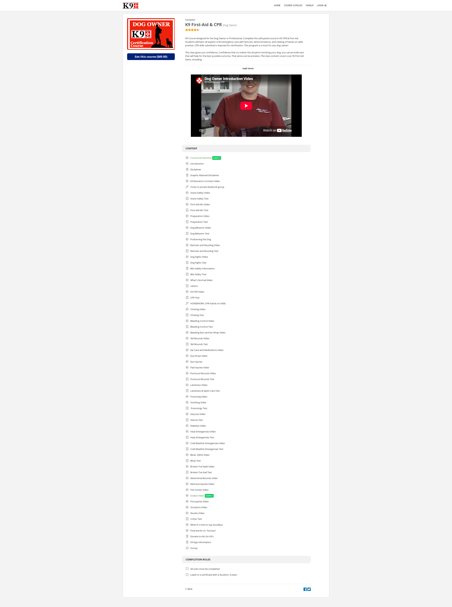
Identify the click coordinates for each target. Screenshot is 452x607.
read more (248, 68)
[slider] (192, 29)
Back (190, 588)
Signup (310, 5)
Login (320, 5)
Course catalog (293, 5)
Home (277, 5)
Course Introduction (201, 157)
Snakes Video (197, 495)
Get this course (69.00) (151, 57)
